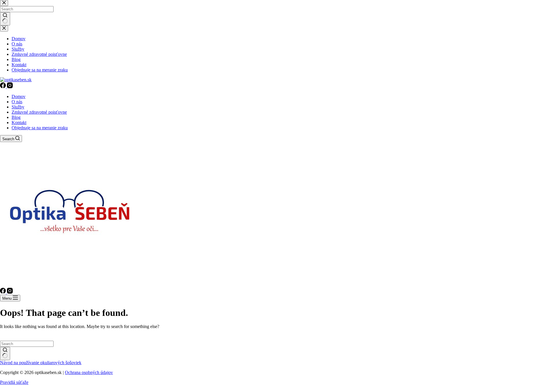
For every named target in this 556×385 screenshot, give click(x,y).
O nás (17, 101)
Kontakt (19, 122)
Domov (18, 96)
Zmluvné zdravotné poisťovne (39, 112)
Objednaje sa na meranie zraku (40, 127)
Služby (18, 106)
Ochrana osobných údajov (89, 372)
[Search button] (5, 353)
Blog (16, 117)
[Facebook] (3, 86)
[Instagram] (10, 86)
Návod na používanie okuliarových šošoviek (40, 362)
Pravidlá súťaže (14, 382)
